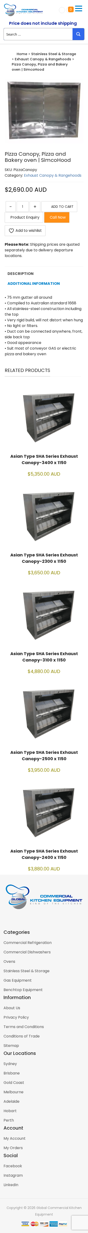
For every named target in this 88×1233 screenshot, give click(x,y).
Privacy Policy (16, 1017)
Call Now (57, 217)
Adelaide (11, 1101)
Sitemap (11, 1045)
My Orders (13, 1148)
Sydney (10, 1063)
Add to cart (62, 206)
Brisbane (12, 1073)
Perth (9, 1120)
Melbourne (13, 1092)
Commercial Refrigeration (28, 942)
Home (22, 54)
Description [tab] (21, 273)
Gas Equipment (18, 980)
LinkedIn (11, 1185)
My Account (15, 1138)
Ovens (9, 961)
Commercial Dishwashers (27, 952)
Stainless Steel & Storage (53, 54)
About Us (12, 1008)
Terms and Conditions (24, 1026)
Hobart (10, 1111)
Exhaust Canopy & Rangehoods (43, 59)
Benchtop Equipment (23, 989)
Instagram (13, 1175)
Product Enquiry (23, 217)
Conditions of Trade (22, 1036)
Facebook (13, 1166)
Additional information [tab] (34, 283)
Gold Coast (14, 1082)
